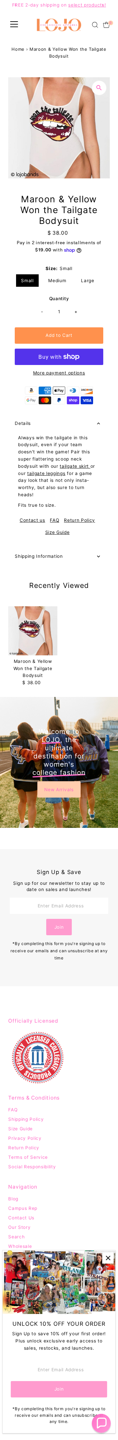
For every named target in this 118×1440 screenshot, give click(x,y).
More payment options (59, 372)
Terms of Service (28, 1157)
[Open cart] (106, 25)
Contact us (32, 520)
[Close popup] (108, 1258)
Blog (13, 1198)
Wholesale (20, 1246)
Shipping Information (39, 556)
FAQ (54, 520)
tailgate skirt (75, 466)
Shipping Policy (26, 1119)
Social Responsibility (32, 1166)
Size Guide (57, 532)
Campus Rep (22, 1208)
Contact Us (21, 1217)
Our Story (19, 1227)
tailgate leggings (46, 473)
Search (16, 1236)
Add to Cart (59, 335)
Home (18, 49)
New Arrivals (58, 789)
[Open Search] (95, 25)
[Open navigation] (14, 25)
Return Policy (79, 520)
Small (27, 280)
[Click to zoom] (99, 88)
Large (87, 280)
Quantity (59, 298)
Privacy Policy (25, 1138)
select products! (87, 5)
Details (23, 423)
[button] (101, 1423)
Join (59, 927)
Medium (57, 280)
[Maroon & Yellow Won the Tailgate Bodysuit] (32, 630)
